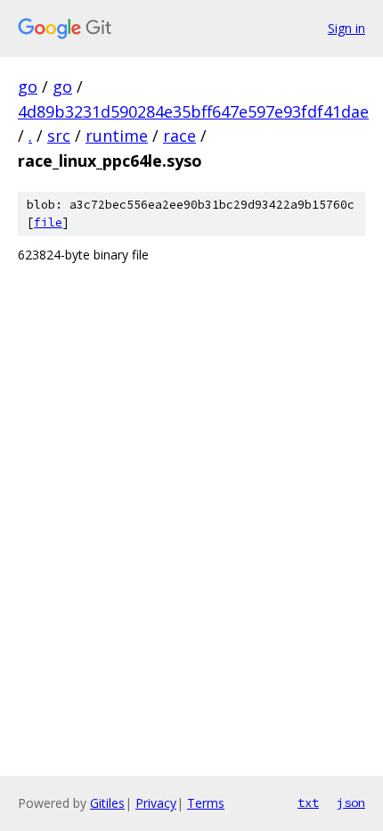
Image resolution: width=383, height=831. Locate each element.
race (179, 135)
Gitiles (107, 802)
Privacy (155, 802)
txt (308, 802)
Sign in (346, 28)
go (27, 86)
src (58, 135)
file (48, 222)
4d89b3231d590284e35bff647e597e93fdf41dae (193, 111)
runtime (117, 135)
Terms (205, 802)
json (351, 802)
